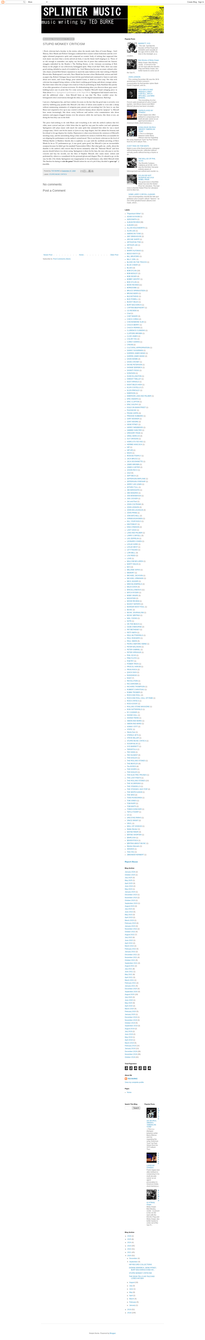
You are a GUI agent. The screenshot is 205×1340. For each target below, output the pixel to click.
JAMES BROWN (133, 464)
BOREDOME (132, 288)
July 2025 (128, 878)
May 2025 (128, 880)
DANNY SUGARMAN (135, 350)
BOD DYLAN (132, 282)
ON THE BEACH (133, 624)
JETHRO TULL (132, 487)
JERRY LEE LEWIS (134, 484)
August (132, 1282)
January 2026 (130, 872)
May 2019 (128, 1037)
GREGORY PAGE (133, 433)
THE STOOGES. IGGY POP (137, 789)
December (133, 1258)
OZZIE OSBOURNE (134, 627)
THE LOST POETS (134, 778)
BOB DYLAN (132, 271)
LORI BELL (131, 553)
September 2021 (131, 963)
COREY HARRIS (133, 342)
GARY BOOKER (133, 419)
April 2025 (129, 883)
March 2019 (129, 1043)
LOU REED (131, 556)
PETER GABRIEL (133, 650)
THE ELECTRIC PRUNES (137, 775)
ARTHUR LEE (132, 245)
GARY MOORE (132, 422)
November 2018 (131, 1054)
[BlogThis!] (84, 171)
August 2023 (129, 906)
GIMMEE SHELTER (134, 430)
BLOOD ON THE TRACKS (137, 262)
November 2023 (131, 898)
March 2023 (129, 920)
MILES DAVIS (132, 587)
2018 (129, 1313)
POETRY (130, 661)
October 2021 (130, 960)
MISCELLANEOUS (134, 590)
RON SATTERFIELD (134, 709)
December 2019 (131, 1017)
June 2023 (129, 912)
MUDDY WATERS (134, 604)
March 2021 (129, 980)
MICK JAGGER (132, 581)
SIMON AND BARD (134, 724)
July (131, 1286)
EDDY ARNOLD (133, 382)
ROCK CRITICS (133, 701)
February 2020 (130, 1011)
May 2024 (128, 889)
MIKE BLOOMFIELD (134, 584)
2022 (129, 1249)
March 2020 (129, 1009)
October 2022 (130, 932)
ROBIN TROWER (133, 692)
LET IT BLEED (132, 550)
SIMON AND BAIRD (134, 721)
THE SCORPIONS (134, 783)
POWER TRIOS (133, 664)
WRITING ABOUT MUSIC (136, 843)
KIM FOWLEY (132, 524)
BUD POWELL (132, 299)
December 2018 (131, 1051)
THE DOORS (132, 769)
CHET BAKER (132, 316)
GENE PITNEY (132, 424)
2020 (129, 1256)
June (131, 1289)
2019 (129, 1310)
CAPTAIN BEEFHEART (135, 308)
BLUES (129, 268)
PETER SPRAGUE (134, 652)
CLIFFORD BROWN (134, 333)
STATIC (129, 729)
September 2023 (131, 903)
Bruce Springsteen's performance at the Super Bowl (71, 92)
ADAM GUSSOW (133, 217)
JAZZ (129, 473)
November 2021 (131, 957)
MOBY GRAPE (132, 596)
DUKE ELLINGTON (134, 376)
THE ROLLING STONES (136, 761)
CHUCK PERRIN (133, 328)
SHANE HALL (132, 715)
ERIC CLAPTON (133, 402)
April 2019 (129, 1040)
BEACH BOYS (132, 254)
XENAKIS (130, 849)
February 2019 (130, 1046)
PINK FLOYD (132, 658)
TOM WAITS (131, 806)
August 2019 (129, 1029)
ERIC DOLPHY (132, 404)
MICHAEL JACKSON (135, 576)
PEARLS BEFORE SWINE (137, 644)
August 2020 (129, 994)
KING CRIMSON (133, 527)
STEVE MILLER (133, 738)
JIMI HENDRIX (132, 493)
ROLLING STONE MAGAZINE (138, 707)
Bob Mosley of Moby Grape (148, 60)
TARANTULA (132, 749)
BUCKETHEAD (132, 296)
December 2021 (131, 955)
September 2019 (131, 1026)
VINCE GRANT (132, 820)
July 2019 (128, 1031)
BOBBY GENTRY (133, 279)
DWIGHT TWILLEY (134, 379)
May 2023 (128, 915)
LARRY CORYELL (134, 536)
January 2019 (130, 1049)
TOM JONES (132, 801)
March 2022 (129, 946)
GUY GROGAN (132, 439)
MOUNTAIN (131, 598)
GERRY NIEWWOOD (135, 427)
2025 (129, 1239)
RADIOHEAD (132, 675)
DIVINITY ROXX (133, 370)
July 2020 (128, 997)
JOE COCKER (132, 499)
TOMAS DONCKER (134, 809)
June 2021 (129, 972)
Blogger (113, 1333)
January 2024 (130, 892)
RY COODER (132, 712)
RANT (129, 678)
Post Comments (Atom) (62, 259)
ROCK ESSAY (132, 704)
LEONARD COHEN (134, 541)
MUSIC (129, 610)
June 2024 (129, 886)
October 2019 (130, 1023)
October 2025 (130, 875)
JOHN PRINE (132, 513)
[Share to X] (87, 171)
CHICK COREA (133, 319)
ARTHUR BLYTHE (134, 242)
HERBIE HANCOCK (134, 444)
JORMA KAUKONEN (135, 519)
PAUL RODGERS (133, 638)
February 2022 (130, 949)
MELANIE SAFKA (133, 570)
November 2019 (131, 1020)
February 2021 (130, 983)
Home (81, 255)
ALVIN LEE (131, 231)
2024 (129, 1242)
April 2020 (129, 1006)
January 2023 (130, 926)
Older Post (114, 255)
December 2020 (131, 989)
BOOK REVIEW (133, 285)
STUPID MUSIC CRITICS (58, 174)
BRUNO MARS (132, 293)
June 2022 (129, 940)
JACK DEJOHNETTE (135, 462)
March (131, 1299)
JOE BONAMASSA (134, 496)
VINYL (129, 823)
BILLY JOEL (131, 259)
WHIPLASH (131, 838)
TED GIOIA (131, 752)
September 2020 (131, 992)
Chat (129, 313)
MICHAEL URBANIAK (135, 578)
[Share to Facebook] (89, 171)
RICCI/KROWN (132, 684)
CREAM (130, 345)
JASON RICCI (132, 470)
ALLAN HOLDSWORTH (136, 228)
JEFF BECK (131, 476)
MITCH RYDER (133, 593)
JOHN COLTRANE (134, 504)
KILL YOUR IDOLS (134, 521)
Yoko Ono (130, 852)
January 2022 (130, 952)
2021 (129, 1252)
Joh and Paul (132, 501)
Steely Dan (131, 732)
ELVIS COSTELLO (134, 387)
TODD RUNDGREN (134, 798)
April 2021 (129, 977)
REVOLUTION (132, 681)
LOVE (129, 558)
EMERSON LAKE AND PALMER (139, 396)
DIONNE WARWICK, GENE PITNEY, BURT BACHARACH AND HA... (142, 1269)
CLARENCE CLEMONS (136, 330)
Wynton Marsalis (133, 846)
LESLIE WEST (132, 547)
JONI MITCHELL (133, 516)
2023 (129, 1246)
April (131, 1296)
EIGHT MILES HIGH (134, 385)
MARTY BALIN (132, 564)
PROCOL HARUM (134, 667)
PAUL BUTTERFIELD (135, 635)
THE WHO (131, 795)
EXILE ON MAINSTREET (136, 407)
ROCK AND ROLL (134, 695)
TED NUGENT (132, 755)
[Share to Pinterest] (92, 171)
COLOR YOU (132, 339)
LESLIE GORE (132, 544)
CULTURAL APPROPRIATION (138, 348)
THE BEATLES (132, 764)
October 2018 (130, 1057)
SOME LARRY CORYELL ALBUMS (141, 194)
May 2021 (128, 974)
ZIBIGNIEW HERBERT (135, 855)
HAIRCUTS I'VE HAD (135, 442)
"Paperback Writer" (134, 214)
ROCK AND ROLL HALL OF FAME (140, 698)
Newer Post (48, 255)
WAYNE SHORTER (134, 835)
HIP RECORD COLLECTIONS (140, 1265)
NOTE (129, 621)
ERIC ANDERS (132, 399)
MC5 (129, 567)
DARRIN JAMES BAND (136, 356)
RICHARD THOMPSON (136, 687)
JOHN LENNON (134, 77)
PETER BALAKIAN (134, 647)
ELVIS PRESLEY (133, 390)
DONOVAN (131, 373)
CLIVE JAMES (132, 336)
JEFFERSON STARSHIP (136, 481)
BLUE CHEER (132, 265)
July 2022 (128, 937)
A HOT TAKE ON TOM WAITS (138, 146)
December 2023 (131, 895)
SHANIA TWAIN (133, 718)
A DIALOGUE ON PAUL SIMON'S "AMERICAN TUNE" (147, 129)
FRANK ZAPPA (132, 413)
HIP (128, 447)
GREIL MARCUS (133, 436)
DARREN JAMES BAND (136, 353)
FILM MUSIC (132, 410)
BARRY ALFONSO (134, 251)
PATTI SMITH (132, 633)
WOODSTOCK (132, 840)
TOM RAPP (131, 803)
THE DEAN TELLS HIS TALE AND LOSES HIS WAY (142, 1277)
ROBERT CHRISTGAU (135, 690)
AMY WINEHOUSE (134, 236)
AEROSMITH (132, 219)
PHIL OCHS (131, 655)
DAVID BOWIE (132, 359)
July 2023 (128, 909)
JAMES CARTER (133, 467)
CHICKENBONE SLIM (135, 322)
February (133, 1302)
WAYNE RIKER (132, 832)
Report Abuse (131, 862)
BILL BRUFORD (133, 256)
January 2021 (130, 986)
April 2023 (129, 917)
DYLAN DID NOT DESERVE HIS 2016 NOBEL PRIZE (146, 178)
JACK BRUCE (132, 459)
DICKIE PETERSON (134, 365)
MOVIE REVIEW (133, 601)
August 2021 (129, 966)
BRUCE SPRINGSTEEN (136, 291)
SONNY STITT (132, 727)
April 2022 (129, 943)
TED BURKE (133, 1079)
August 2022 (129, 935)
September (133, 1262)
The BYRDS (131, 766)
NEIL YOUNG (132, 618)
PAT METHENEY (133, 630)
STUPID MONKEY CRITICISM (140, 1273)
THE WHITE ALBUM (134, 792)
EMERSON (131, 393)
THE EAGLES (132, 758)
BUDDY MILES (132, 302)
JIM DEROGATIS (133, 490)
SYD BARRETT (133, 746)
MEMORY (130, 573)
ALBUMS (130, 225)
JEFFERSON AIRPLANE (136, 479)
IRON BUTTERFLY (134, 456)
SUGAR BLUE (132, 744)
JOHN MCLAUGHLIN (135, 510)
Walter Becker (132, 829)
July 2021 (128, 969)
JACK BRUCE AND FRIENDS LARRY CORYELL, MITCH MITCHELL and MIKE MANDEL (146, 94)
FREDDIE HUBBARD (135, 416)
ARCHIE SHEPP (133, 239)
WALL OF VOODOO (134, 826)
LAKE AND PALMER (134, 533)
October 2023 (130, 900)
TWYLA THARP (133, 812)
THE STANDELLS (133, 786)
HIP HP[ (130, 450)
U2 (128, 815)
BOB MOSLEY (132, 273)
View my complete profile (134, 1082)
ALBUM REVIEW (133, 222)
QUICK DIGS (132, 672)
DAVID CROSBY (133, 362)
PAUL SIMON (132, 641)
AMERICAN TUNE (134, 234)
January (132, 1305)
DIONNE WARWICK (134, 367)
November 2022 (131, 929)
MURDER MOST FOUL (135, 607)
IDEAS (129, 453)
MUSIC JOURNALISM (135, 613)
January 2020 (130, 1014)
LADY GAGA (132, 530)
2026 (129, 1236)
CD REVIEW (131, 311)
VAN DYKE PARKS (134, 818)
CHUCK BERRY (133, 325)
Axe (128, 248)
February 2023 (130, 923)
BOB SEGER (132, 276)
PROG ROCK (132, 670)
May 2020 (128, 1003)
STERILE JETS (132, 735)
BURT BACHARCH (134, 305)
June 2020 (129, 1000)
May (131, 1292)
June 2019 (129, 1034)
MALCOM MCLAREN (135, 561)
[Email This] (81, 171)
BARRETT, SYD (144, 43)
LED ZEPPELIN (133, 538)
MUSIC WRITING (133, 615)
